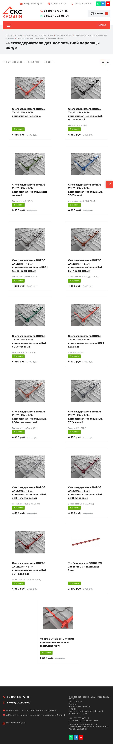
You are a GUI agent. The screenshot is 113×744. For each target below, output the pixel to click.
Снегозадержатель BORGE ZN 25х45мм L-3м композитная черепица (28, 112)
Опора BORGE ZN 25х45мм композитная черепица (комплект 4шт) (57, 642)
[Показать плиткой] (103, 62)
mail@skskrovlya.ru (33, 4)
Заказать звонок (82, 4)
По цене (48, 62)
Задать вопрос (58, 4)
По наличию (32, 62)
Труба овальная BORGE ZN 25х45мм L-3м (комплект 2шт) (85, 566)
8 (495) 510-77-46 (56, 11)
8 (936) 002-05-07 (56, 16)
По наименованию (12, 62)
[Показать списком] (108, 62)
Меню (102, 25)
